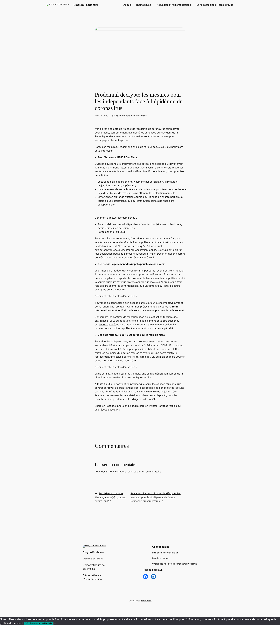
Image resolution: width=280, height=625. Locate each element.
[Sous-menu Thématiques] (152, 5)
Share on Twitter (147, 405)
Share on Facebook (106, 405)
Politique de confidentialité (41, 623)
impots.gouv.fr (171, 302)
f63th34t (120, 115)
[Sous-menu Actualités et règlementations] (192, 5)
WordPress (146, 600)
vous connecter (118, 471)
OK (26, 623)
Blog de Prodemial (86, 5)
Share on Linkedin (127, 405)
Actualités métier (139, 115)
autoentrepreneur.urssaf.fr (115, 249)
